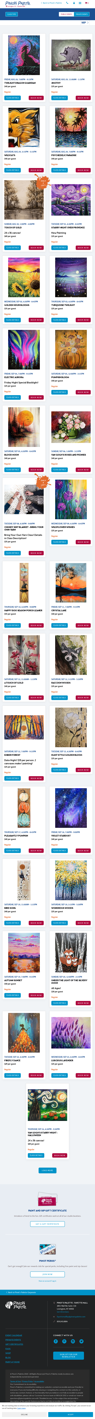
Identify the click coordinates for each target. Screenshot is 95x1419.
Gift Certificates (14, 1344)
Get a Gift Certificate (47, 1224)
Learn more (21, 1408)
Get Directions (63, 1312)
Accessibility (39, 1381)
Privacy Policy (27, 1381)
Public (66, 14)
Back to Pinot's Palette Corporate (22, 1292)
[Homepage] (26, 1305)
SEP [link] (84, 22)
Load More (47, 1170)
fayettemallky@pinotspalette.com (71, 1316)
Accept (71, 1415)
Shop (8, 1353)
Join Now (47, 1274)
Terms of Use (15, 1381)
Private (82, 14)
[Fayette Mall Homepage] (18, 3)
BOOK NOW (36, 98)
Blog (8, 1357)
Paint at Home (12, 1362)
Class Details (12, 98)
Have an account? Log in (47, 1281)
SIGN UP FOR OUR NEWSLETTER (68, 1355)
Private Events (13, 1340)
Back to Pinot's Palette (52, 3)
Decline (24, 1415)
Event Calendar (13, 1335)
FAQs (8, 1349)
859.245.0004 (62, 1321)
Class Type (11, 14)
